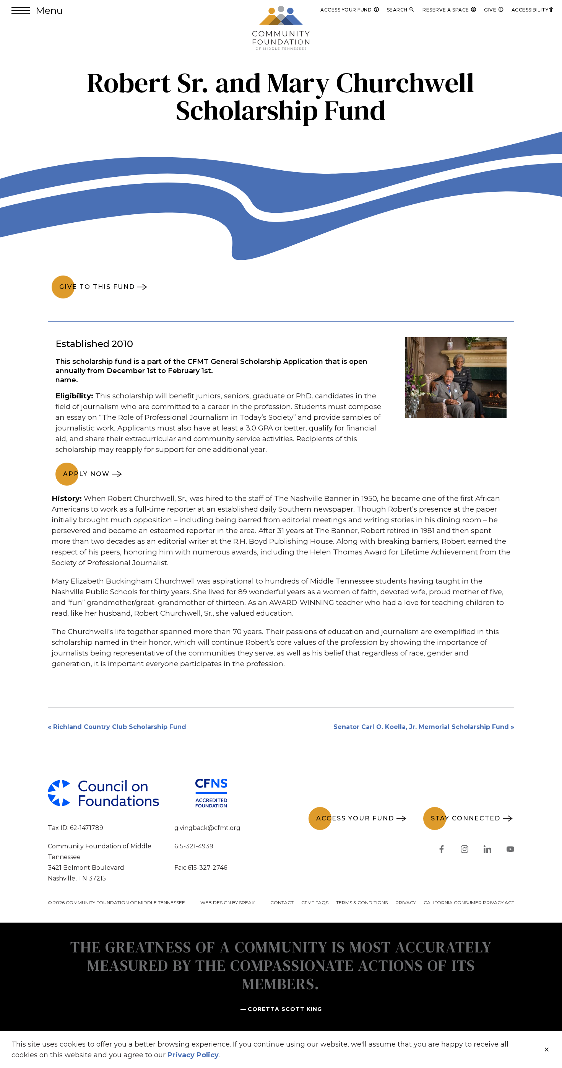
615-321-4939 (193, 846)
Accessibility (533, 10)
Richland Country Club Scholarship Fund (119, 726)
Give (494, 10)
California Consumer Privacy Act (469, 902)
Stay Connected (465, 818)
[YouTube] (510, 850)
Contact (282, 902)
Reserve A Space (449, 10)
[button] (37, 10)
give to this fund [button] (97, 286)
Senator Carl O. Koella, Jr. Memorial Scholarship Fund (421, 726)
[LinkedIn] (487, 850)
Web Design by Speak (227, 902)
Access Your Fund (349, 10)
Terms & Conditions (362, 902)
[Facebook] (441, 850)
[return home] (281, 10)
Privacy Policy (193, 1055)
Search (401, 10)
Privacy (405, 902)
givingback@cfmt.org (207, 828)
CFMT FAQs (314, 902)
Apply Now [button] (86, 474)
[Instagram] (464, 850)
